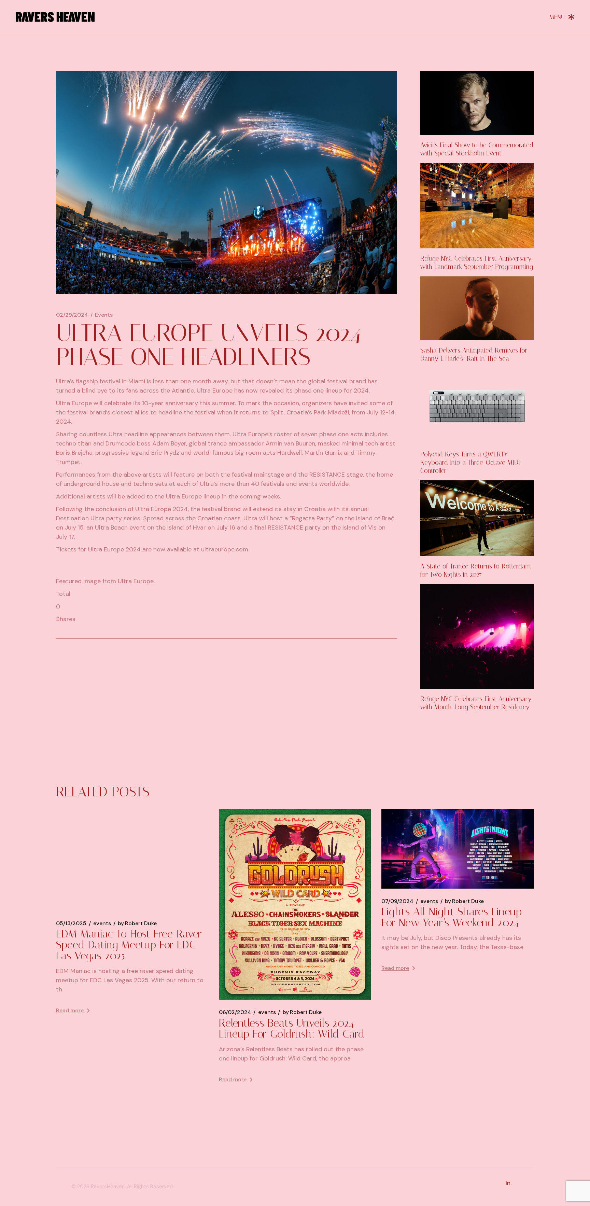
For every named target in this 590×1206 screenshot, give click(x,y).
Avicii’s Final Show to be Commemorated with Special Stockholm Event (476, 149)
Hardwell (289, 453)
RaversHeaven (108, 1186)
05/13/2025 (71, 923)
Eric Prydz (165, 453)
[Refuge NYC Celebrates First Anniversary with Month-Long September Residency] (477, 636)
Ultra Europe (215, 390)
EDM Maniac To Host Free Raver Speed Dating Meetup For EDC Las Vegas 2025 (129, 944)
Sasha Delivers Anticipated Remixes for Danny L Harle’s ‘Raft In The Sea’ (474, 354)
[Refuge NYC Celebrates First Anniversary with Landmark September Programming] (477, 205)
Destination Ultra (80, 518)
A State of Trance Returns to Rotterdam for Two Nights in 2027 (475, 570)
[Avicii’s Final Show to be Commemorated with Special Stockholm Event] (477, 103)
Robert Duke (137, 923)
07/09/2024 (397, 901)
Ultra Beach (111, 527)
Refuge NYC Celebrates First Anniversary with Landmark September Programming (476, 263)
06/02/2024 (235, 1012)
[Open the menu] (562, 17)
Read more (70, 1010)
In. (508, 1183)
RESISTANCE (327, 474)
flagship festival (98, 381)
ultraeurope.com (224, 549)
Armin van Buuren (290, 443)
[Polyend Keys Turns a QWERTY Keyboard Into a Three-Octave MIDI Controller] (477, 406)
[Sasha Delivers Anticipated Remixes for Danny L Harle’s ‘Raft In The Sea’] (477, 308)
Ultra (63, 381)
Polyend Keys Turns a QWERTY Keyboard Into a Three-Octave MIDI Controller (470, 462)
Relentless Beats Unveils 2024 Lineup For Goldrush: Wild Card (292, 1028)
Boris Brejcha (74, 453)
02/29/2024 (72, 315)
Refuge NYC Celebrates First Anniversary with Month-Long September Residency (476, 703)
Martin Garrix (323, 453)
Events (104, 315)
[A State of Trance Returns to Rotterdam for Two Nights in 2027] (477, 518)
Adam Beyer (169, 443)
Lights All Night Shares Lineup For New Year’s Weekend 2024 (451, 917)
